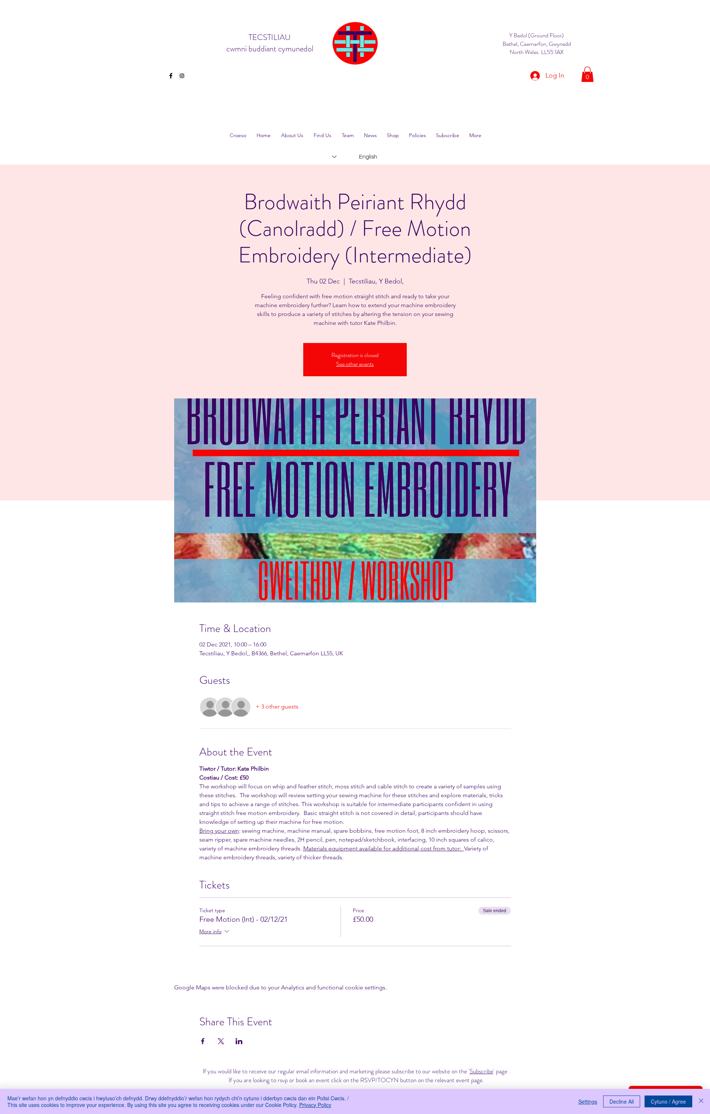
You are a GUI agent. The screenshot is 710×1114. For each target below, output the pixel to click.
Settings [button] (587, 1101)
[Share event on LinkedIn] (239, 1041)
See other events (355, 364)
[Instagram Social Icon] (182, 75)
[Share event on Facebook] (202, 1041)
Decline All (621, 1101)
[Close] (701, 1101)
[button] (587, 74)
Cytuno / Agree (668, 1101)
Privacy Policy (315, 1104)
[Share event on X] (220, 1041)
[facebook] (171, 75)
